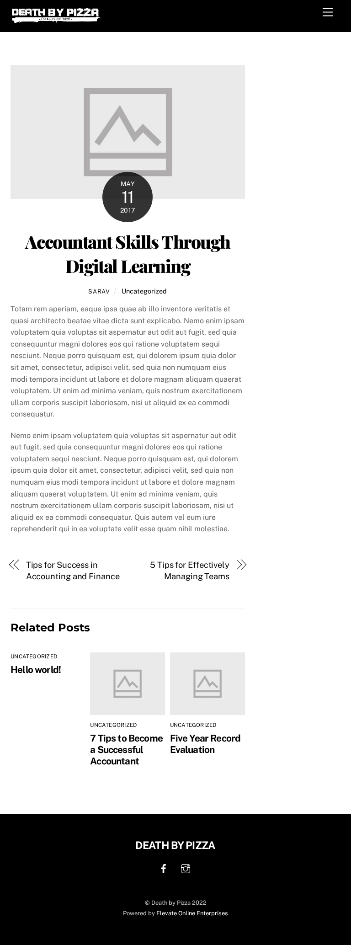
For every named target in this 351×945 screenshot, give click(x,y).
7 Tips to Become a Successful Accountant (126, 749)
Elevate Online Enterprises (192, 913)
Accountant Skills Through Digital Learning (127, 254)
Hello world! (36, 669)
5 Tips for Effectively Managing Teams (189, 571)
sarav (99, 291)
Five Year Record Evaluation (205, 743)
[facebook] (163, 867)
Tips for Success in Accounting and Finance (73, 571)
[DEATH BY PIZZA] (56, 20)
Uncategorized (144, 291)
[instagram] (185, 867)
